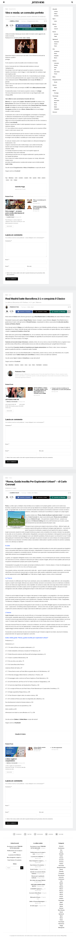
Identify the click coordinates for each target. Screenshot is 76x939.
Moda (37, 21)
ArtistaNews (31, 167)
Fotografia (56, 55)
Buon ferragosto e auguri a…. (14, 857)
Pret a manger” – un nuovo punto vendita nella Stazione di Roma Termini (14, 213)
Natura (55, 87)
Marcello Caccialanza (12, 401)
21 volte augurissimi (57, 747)
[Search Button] (72, 2)
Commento (8, 241)
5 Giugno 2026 (36, 210)
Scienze (55, 85)
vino (11, 180)
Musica (54, 24)
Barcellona (11, 364)
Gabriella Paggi (14, 21)
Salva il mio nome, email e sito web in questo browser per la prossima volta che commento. (26, 273)
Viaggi (55, 36)
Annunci (55, 112)
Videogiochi (56, 109)
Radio (55, 98)
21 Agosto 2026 (37, 750)
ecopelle (26, 177)
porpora (43, 177)
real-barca (45, 364)
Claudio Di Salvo (10, 217)
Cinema (55, 43)
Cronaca (56, 11)
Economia (56, 15)
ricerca (7, 180)
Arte (54, 49)
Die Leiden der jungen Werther (37, 880)
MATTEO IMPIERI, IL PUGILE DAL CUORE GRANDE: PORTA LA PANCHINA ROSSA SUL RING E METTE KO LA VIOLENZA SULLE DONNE (41, 390)
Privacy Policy (63, 935)
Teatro (55, 46)
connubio (21, 177)
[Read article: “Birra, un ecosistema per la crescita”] (29, 201)
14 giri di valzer (34, 869)
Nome (7, 259)
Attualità (55, 9)
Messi (33, 364)
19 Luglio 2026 (37, 395)
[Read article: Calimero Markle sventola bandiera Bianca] (30, 748)
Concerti (56, 28)
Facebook (17, 171)
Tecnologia (55, 96)
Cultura (54, 60)
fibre (30, 177)
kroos (26, 364)
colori (16, 177)
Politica (55, 13)
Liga (30, 364)
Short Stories (57, 71)
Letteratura (56, 63)
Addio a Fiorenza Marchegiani (37, 901)
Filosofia (56, 65)
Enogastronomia (12, 9)
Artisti (55, 26)
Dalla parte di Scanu (35, 897)
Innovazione (56, 100)
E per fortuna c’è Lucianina (14, 860)
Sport (54, 18)
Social (55, 104)
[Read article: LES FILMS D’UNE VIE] (15, 392)
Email (7, 266)
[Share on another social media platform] (45, 29)
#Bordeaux (11, 177)
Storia (55, 67)
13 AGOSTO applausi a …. (37, 888)
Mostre (55, 57)
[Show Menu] (4, 2)
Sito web (29, 266)
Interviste (56, 34)
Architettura (56, 51)
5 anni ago (23, 21)
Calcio (55, 21)
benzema (17, 364)
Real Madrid (38, 364)
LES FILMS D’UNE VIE (12, 399)
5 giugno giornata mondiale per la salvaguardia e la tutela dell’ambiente (40, 207)
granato (34, 177)
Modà (39, 177)
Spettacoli (55, 39)
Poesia (55, 73)
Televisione (56, 41)
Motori (55, 102)
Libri (55, 69)
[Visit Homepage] (38, 2)
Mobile (55, 106)
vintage (15, 180)
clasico (21, 364)
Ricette (55, 82)
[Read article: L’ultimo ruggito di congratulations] (15, 752)
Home (6, 9)
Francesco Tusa (14, 307)
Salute (54, 90)
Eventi (54, 31)
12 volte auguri (34, 905)
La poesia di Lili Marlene (14, 854)
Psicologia (56, 93)
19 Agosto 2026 (22, 401)
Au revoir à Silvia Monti (35, 893)
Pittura (55, 53)
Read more (10, 226)
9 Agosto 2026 (18, 217)
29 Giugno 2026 (37, 203)
